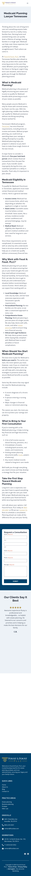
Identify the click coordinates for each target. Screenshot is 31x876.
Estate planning (7, 802)
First (5, 540)
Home (4, 785)
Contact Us (23, 510)
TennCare (5, 126)
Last (5, 547)
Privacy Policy (22, 867)
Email (8, 550)
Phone (8, 557)
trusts (20, 455)
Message (9, 564)
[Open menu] (27, 3)
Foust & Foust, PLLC (11, 57)
